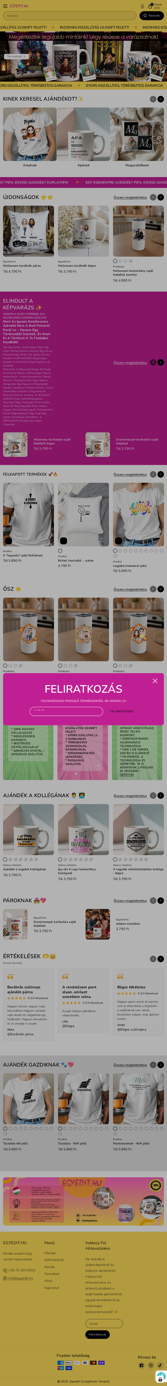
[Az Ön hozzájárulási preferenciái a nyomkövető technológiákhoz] (160, 1379)
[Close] (155, 681)
